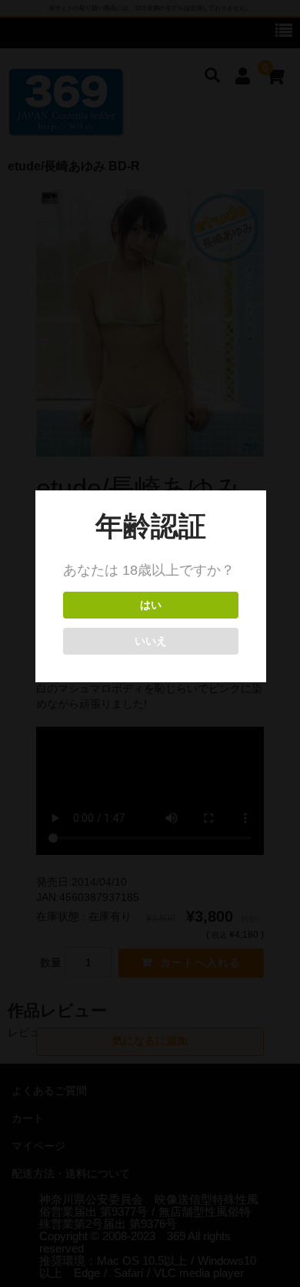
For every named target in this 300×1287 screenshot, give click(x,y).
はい (150, 605)
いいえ (150, 641)
